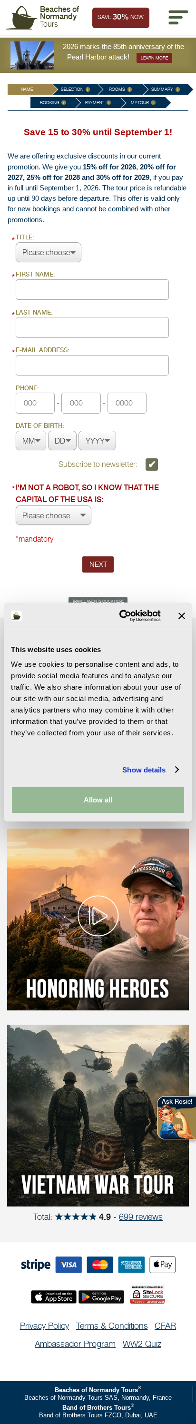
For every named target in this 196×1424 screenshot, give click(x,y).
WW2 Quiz (142, 1344)
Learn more (154, 57)
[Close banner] (181, 616)
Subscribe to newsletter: (99, 464)
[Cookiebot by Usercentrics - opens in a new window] (121, 616)
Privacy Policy (44, 1326)
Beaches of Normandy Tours (96, 1390)
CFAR (165, 1326)
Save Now (121, 16)
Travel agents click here (98, 601)
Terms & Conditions (112, 1326)
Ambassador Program (75, 1344)
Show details (144, 770)
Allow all (98, 800)
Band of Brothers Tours (96, 1407)
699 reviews (141, 1217)
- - (62, 396)
